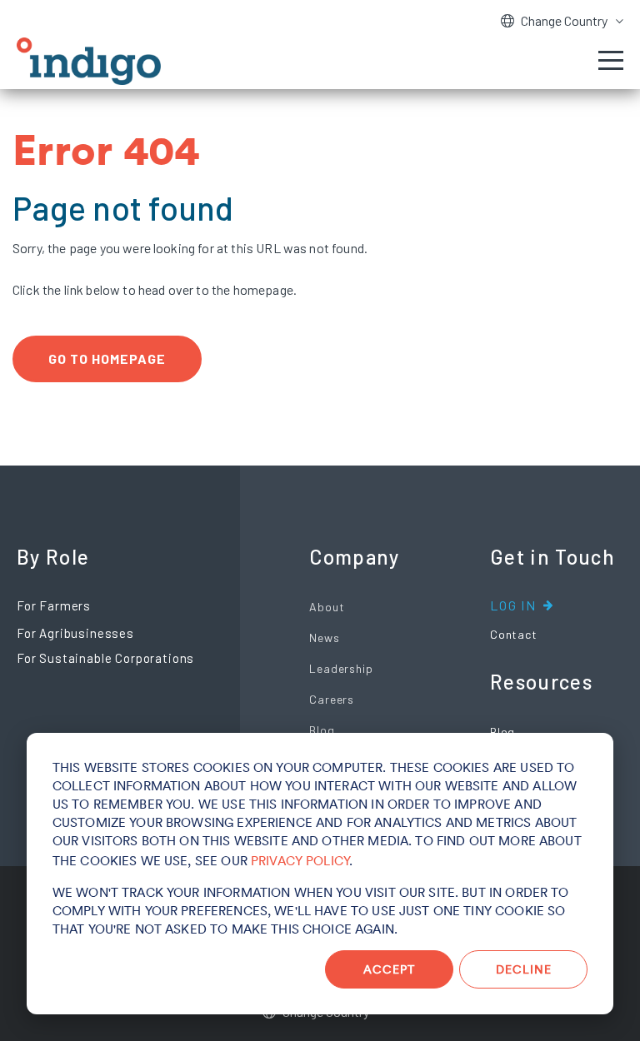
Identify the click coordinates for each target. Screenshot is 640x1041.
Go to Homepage (107, 358)
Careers (331, 699)
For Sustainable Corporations (105, 657)
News (324, 637)
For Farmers (54, 605)
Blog (321, 730)
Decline (524, 969)
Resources (541, 682)
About (326, 607)
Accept (389, 969)
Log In (513, 605)
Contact (513, 634)
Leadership (340, 668)
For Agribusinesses (75, 632)
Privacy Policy (300, 861)
